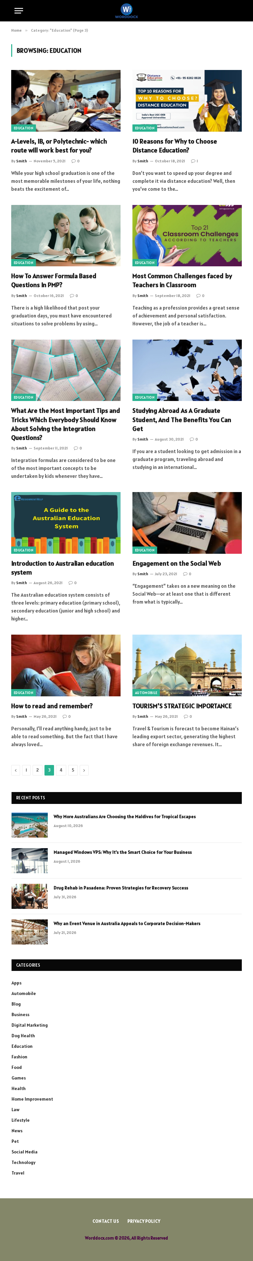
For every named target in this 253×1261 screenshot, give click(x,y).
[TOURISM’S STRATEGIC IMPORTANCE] (187, 665)
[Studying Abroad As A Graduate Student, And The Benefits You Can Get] (187, 370)
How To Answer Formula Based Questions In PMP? (54, 280)
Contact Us (106, 1221)
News (17, 1131)
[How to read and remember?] (66, 665)
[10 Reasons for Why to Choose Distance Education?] (187, 101)
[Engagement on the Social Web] (187, 523)
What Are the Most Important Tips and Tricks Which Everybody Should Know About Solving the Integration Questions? (65, 424)
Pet (15, 1141)
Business (20, 1014)
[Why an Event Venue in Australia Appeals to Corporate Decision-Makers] (30, 932)
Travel (18, 1173)
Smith (21, 160)
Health (19, 1088)
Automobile (146, 692)
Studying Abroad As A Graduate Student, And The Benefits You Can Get (181, 419)
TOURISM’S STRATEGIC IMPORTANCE (182, 706)
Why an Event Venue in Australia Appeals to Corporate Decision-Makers (127, 923)
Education (23, 128)
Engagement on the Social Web (176, 563)
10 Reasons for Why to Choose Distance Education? (174, 145)
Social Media (25, 1152)
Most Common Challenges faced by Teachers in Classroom (182, 280)
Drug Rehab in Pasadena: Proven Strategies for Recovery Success (121, 888)
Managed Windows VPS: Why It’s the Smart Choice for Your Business (123, 852)
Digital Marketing (30, 1025)
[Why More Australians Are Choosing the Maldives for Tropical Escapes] (30, 825)
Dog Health (23, 1036)
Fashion (19, 1057)
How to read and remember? (52, 706)
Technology (24, 1162)
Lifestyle (21, 1120)
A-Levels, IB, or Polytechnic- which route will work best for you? (59, 145)
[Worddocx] (126, 10)
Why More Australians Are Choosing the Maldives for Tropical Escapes (125, 816)
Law (15, 1109)
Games (19, 1078)
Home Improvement (32, 1099)
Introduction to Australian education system (62, 568)
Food (17, 1067)
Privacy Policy (143, 1221)
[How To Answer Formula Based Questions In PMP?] (66, 236)
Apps (16, 983)
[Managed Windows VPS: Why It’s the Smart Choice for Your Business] (30, 860)
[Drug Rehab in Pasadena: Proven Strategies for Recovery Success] (30, 896)
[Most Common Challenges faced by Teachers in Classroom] (187, 236)
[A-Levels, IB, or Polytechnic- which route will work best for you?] (66, 101)
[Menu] (18, 10)
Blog (16, 1004)
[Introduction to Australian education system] (66, 523)
